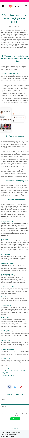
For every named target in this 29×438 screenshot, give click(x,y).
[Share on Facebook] (9, 387)
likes (8, 46)
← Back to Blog (14, 428)
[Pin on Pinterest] (21, 387)
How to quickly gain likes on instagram (12, 368)
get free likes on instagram (9, 373)
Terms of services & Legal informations (11, 432)
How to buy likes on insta (8, 375)
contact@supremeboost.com (9, 434)
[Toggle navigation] (3, 6)
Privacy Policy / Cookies (7, 436)
